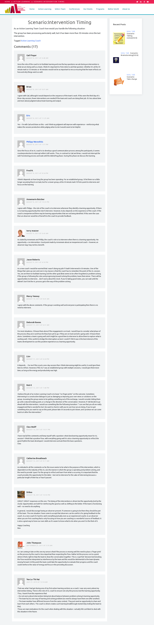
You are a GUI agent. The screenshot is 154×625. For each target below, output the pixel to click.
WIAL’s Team (60, 9)
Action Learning (44, 9)
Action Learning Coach (31, 41)
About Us (126, 9)
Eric (28, 115)
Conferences (74, 9)
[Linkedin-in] (140, 1)
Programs (100, 9)
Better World (113, 9)
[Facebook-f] (144, 1)
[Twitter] (137, 1)
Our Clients (88, 9)
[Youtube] (147, 1)
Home (32, 9)
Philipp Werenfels (34, 142)
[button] (44, 9)
